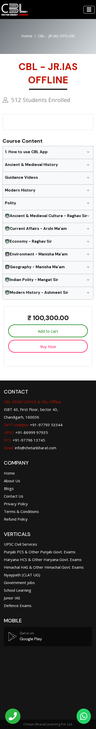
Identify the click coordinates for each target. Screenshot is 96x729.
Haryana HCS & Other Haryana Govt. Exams (43, 559)
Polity (10, 203)
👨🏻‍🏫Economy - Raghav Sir (28, 241)
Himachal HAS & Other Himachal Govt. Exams (44, 567)
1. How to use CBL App (26, 151)
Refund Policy (16, 519)
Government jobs (19, 582)
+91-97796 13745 (24, 440)
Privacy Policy (16, 503)
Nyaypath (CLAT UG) (22, 574)
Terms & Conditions (21, 511)
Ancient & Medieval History (31, 164)
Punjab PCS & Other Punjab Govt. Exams (40, 551)
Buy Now (48, 346)
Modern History (20, 190)
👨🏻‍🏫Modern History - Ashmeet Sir (36, 292)
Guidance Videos (21, 177)
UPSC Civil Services (20, 544)
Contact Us (13, 496)
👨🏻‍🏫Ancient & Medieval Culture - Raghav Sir (46, 215)
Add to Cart (48, 331)
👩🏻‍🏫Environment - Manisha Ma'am (36, 254)
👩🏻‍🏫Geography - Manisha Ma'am (35, 267)
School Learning (17, 590)
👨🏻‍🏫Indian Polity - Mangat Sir (31, 279)
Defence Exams (17, 605)
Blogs (9, 488)
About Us (12, 480)
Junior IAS (12, 597)
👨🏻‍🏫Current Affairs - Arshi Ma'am (36, 228)
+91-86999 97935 (26, 432)
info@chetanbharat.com (35, 447)
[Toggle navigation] (89, 10)
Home (26, 35)
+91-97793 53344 (33, 424)
